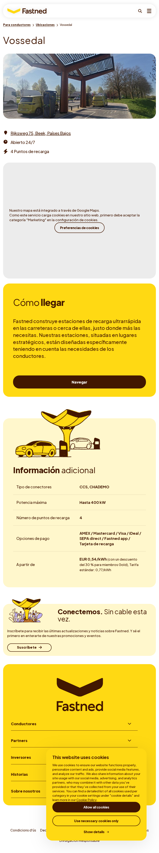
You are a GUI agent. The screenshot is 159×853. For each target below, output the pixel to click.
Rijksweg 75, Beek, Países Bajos (41, 133)
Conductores (23, 723)
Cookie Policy (86, 800)
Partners (19, 740)
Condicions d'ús (23, 830)
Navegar (79, 382)
